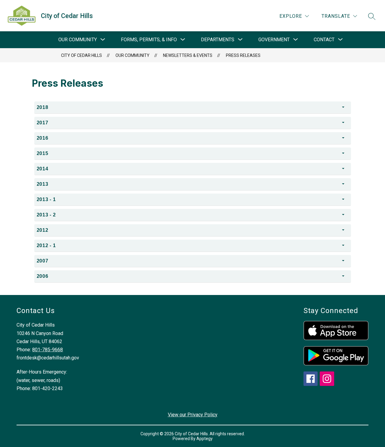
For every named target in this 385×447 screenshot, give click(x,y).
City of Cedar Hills (81, 55)
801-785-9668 (47, 349)
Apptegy (204, 438)
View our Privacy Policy (192, 415)
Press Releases (243, 55)
